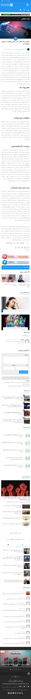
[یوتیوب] (15, 256)
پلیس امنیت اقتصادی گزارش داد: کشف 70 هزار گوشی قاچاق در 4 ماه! (13, 551)
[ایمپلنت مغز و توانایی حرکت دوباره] (8, 278)
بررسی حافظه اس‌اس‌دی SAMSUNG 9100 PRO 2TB (12, 443)
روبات (18, 243)
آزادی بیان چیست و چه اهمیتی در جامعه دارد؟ (12, 524)
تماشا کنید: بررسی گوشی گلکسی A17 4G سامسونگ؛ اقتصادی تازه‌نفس (14, 458)
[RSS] (22, 693)
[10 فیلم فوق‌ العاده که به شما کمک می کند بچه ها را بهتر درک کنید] (15, 322)
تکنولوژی (22, 243)
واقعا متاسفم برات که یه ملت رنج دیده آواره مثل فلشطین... (15, 627)
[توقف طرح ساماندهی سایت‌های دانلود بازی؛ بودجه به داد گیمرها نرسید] (27, 574)
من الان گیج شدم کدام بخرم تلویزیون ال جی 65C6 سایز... (14, 604)
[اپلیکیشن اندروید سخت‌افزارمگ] (20, 693)
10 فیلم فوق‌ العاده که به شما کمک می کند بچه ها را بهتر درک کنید (16, 329)
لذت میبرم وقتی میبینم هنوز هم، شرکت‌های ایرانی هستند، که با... (13, 611)
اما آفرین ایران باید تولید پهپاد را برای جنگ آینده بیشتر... (13, 643)
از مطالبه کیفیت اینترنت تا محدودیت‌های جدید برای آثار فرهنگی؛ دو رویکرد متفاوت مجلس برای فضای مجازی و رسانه (13, 421)
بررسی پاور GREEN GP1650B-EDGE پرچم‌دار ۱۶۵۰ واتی (13, 413)
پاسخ (23, 345)
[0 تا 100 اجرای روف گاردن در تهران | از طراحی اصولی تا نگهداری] (26, 512)
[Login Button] (20, 10)
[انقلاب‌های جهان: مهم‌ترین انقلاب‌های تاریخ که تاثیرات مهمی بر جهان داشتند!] (15, 488)
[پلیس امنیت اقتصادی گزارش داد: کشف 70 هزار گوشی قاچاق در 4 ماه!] (27, 551)
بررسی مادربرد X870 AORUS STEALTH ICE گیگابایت (13, 451)
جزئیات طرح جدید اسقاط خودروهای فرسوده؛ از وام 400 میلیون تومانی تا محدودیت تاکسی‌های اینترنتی (12, 398)
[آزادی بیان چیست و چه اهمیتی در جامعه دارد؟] (26, 524)
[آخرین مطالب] (22, 545)
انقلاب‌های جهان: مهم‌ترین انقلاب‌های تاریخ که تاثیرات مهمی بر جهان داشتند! (16, 499)
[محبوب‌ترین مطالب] (8, 545)
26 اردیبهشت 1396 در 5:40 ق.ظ (12, 340)
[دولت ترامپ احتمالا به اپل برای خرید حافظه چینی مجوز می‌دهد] (27, 566)
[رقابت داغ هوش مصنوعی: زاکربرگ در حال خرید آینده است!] (22, 278)
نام (27, 365)
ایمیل (13, 365)
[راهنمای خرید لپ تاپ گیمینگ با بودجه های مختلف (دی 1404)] (15, 658)
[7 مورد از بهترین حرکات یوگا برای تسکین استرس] (26, 518)
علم (14, 243)
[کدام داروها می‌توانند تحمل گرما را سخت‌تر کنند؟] (15, 304)
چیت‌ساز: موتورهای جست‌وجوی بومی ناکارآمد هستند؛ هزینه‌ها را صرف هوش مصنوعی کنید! (13, 581)
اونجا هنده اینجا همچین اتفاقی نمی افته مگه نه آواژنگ (13, 594)
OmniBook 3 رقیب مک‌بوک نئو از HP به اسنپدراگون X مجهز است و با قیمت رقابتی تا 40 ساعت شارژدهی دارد (13, 558)
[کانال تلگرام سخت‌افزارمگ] (18, 693)
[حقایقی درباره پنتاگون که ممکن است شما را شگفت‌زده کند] (26, 506)
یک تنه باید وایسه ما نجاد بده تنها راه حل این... (15, 599)
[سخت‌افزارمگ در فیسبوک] (13, 693)
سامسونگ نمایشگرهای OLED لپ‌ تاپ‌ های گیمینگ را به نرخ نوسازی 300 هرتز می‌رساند (12, 406)
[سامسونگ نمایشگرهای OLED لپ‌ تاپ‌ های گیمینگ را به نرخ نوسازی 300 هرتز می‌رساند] (27, 406)
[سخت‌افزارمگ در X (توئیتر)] (11, 693)
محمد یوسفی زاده (20, 49)
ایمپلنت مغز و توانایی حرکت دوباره (9, 285)
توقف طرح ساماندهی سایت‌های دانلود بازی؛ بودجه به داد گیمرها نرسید (12, 573)
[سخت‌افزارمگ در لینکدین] (9, 693)
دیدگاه (24, 336)
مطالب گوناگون (25, 19)
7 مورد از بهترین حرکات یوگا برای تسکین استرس (12, 518)
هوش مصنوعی (9, 243)
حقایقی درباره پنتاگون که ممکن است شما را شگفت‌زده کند (13, 506)
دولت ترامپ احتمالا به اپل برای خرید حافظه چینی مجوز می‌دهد (13, 268)
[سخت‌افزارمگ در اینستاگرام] (15, 693)
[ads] (15, 15)
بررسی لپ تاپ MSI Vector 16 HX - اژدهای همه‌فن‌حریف (13, 466)
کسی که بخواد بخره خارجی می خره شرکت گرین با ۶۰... (13, 622)
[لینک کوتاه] (5, 49)
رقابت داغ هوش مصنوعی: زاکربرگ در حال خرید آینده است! (24, 285)
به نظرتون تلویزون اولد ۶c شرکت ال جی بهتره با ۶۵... (14, 616)
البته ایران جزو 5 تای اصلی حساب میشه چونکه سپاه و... (13, 638)
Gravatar (16, 386)
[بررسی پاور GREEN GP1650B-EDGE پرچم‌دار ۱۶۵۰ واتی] (27, 414)
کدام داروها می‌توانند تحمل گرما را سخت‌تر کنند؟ (17, 311)
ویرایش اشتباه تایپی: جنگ (19, 633)
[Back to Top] (15, 677)
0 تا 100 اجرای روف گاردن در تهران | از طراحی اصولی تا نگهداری (12, 512)
